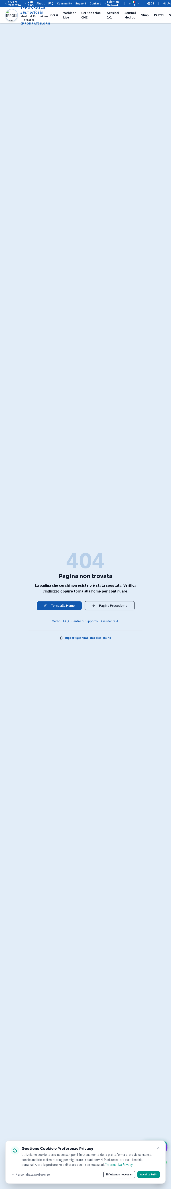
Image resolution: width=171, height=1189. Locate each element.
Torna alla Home (63, 606)
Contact (95, 3)
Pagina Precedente (113, 606)
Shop (145, 15)
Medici (56, 621)
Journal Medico (130, 15)
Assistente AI (110, 621)
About (41, 3)
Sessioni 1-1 (113, 15)
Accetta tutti (148, 1174)
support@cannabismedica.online (88, 637)
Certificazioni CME (91, 15)
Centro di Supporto (84, 621)
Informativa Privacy (119, 1165)
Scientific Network (113, 3)
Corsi (54, 15)
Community (64, 3)
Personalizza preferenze (33, 1175)
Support (80, 3)
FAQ (50, 3)
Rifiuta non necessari (119, 1174)
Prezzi (159, 15)
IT (152, 3)
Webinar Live (69, 15)
